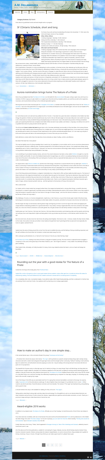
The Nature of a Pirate (39, 97)
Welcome (17, 12)
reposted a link (24, 382)
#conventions (23, 86)
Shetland (74, 154)
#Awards (22, 438)
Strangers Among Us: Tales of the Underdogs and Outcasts (62, 424)
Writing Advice (41, 12)
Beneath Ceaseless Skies (33, 420)
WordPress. (63, 456)
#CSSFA (31, 256)
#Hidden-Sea (39, 256)
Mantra (57, 456)
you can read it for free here (60, 418)
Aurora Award (60, 97)
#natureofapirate (48, 256)
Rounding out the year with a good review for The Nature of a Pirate (50, 263)
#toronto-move (59, 256)
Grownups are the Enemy (56, 355)
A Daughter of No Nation (47, 104)
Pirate (68, 417)
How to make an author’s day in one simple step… (44, 350)
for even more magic (33, 108)
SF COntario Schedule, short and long (37, 27)
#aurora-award (23, 256)
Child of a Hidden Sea (33, 163)
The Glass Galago (35, 418)
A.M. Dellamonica (26, 5)
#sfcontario (31, 86)
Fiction (25, 12)
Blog (32, 12)
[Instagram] (88, 3)
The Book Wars (44, 269)
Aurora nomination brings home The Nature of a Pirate (47, 92)
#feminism (22, 400)
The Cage (45, 359)
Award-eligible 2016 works (31, 406)
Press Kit (50, 12)
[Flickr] (90, 3)
